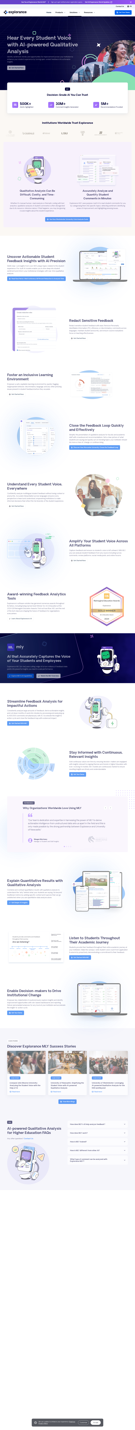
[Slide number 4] (70, 844)
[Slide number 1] (64, 844)
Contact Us (120, 6)
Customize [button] (83, 1422)
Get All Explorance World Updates (97, 2)
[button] (123, 12)
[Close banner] (131, 2)
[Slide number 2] (66, 844)
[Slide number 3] (68, 844)
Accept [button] (95, 1422)
